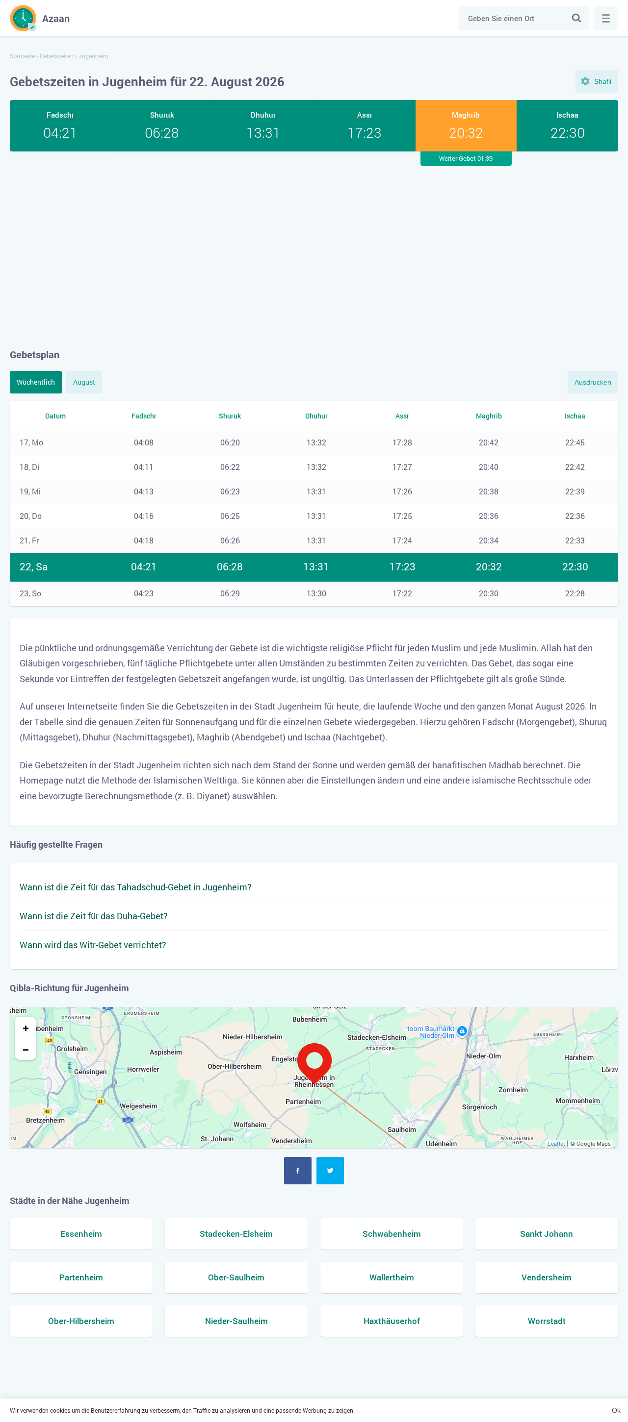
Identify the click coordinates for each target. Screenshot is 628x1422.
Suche (576, 18)
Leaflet (556, 1143)
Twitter (330, 1170)
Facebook (298, 1170)
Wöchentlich (36, 382)
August (84, 382)
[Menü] (606, 18)
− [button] (25, 1049)
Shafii (602, 81)
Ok (616, 1410)
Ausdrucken (593, 382)
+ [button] (25, 1027)
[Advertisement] (314, 249)
